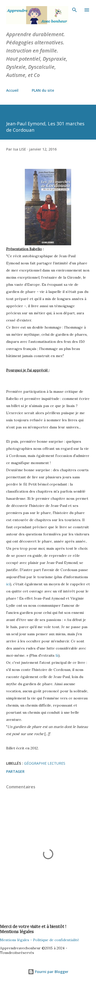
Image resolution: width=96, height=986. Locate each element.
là (56, 655)
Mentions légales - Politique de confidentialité (39, 940)
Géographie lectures (44, 763)
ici (8, 584)
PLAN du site (43, 90)
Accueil (12, 90)
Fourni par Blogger (51, 971)
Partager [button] (15, 771)
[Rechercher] (74, 9)
